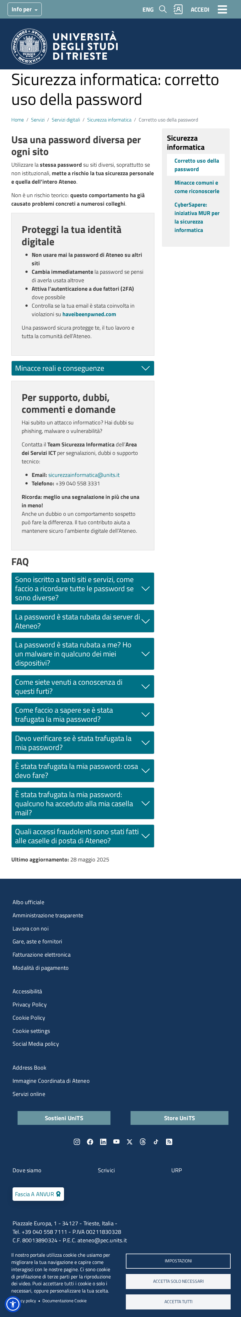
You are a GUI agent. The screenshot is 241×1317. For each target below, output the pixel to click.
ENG (148, 9)
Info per (22, 8)
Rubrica (178, 9)
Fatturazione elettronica (42, 954)
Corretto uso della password (196, 164)
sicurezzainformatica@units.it (84, 475)
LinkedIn (103, 1142)
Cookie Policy (29, 1017)
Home (17, 119)
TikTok (156, 1142)
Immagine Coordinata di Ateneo (51, 1081)
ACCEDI (200, 9)
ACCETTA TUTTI (178, 1301)
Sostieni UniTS (64, 1117)
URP (176, 1170)
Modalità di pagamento (41, 967)
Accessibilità (27, 991)
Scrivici (106, 1170)
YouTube (116, 1142)
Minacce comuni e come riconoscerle (196, 186)
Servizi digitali (66, 119)
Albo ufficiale (28, 902)
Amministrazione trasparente (48, 915)
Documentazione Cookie (64, 1301)
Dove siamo (27, 1170)
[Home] (64, 48)
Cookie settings (31, 1031)
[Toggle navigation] (222, 9)
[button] (12, 1304)
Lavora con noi (31, 928)
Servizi (38, 119)
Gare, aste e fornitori (37, 941)
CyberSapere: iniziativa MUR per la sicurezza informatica (197, 217)
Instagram (77, 1142)
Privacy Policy (30, 1004)
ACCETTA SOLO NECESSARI (178, 1281)
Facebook (90, 1142)
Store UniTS (179, 1117)
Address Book (29, 1067)
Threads (143, 1142)
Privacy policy (23, 1301)
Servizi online (29, 1094)
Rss (169, 1142)
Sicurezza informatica (109, 119)
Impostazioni (178, 1261)
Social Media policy (36, 1043)
